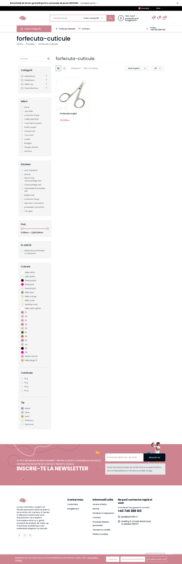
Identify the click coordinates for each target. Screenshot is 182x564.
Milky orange (31, 296)
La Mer (27, 139)
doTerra (28, 151)
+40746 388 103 (157, 29)
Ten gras (28, 211)
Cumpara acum (89, 3)
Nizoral (27, 174)
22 (26, 324)
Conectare (72, 504)
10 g (26, 378)
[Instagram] (30, 535)
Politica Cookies (100, 534)
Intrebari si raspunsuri (103, 513)
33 (26, 336)
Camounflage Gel (32, 184)
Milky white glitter (33, 308)
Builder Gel (29, 195)
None (26, 107)
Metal (27, 408)
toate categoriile (32, 28)
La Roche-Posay (31, 115)
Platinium (29, 420)
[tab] (58, 68)
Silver (27, 412)
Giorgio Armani (31, 147)
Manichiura (30, 76)
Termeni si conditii (101, 529)
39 (26, 348)
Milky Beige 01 (31, 360)
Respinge (113, 559)
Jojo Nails (28, 111)
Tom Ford (28, 135)
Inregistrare (73, 508)
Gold (27, 416)
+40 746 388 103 (129, 511)
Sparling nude (31, 304)
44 (26, 344)
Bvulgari (28, 143)
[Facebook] (19, 535)
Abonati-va (154, 457)
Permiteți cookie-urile (156, 559)
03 (26, 316)
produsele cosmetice (34, 207)
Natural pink (30, 288)
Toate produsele (66, 28)
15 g (26, 382)
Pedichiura (29, 80)
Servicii (96, 508)
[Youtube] (24, 535)
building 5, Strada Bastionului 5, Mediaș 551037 (136, 523)
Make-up (29, 84)
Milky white (30, 272)
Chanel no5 (29, 131)
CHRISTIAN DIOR (31, 119)
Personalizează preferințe (132, 559)
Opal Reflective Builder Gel (34, 189)
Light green (30, 276)
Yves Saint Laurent (33, 123)
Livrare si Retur (100, 504)
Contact (85, 28)
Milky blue (29, 292)
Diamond (29, 424)
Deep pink (29, 284)
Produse (30, 44)
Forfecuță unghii (68, 113)
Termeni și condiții (136, 470)
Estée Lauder (30, 127)
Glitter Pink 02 (31, 356)
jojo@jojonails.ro (129, 516)
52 (26, 340)
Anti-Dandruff (30, 170)
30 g (26, 386)
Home (20, 44)
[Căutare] (110, 18)
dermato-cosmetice (34, 203)
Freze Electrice (31, 88)
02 (26, 328)
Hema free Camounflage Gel (32, 179)
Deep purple (30, 280)
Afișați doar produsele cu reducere (34, 252)
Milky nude (30, 300)
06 (26, 352)
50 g (26, 390)
